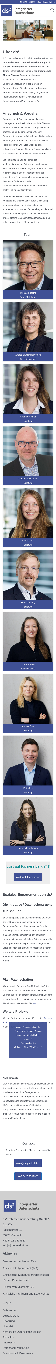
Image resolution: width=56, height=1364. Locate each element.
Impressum (9, 1342)
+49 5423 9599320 (28, 1176)
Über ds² (8, 1326)
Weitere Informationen (28, 877)
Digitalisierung (11, 1315)
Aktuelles (8, 1337)
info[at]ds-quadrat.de (46, 2)
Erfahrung (9, 1321)
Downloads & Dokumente (18, 1353)
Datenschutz (10, 1310)
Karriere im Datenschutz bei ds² (22, 1331)
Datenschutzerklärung (16, 1347)
